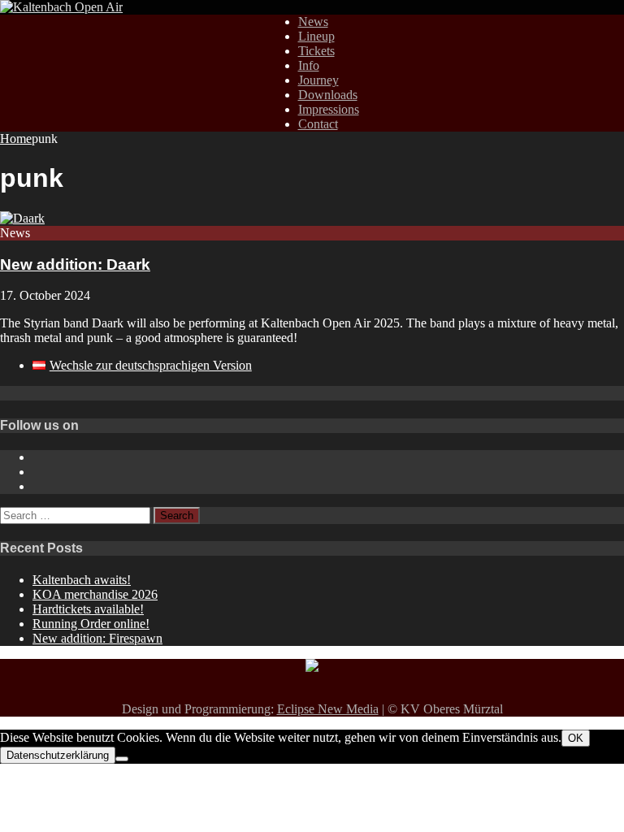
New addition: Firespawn (97, 638)
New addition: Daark (75, 264)
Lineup (316, 36)
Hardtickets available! (88, 609)
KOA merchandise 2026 (95, 594)
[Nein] (121, 758)
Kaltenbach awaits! (81, 580)
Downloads (328, 95)
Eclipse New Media (328, 709)
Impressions (328, 109)
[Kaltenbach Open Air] (61, 7)
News (313, 21)
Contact (318, 124)
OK (575, 738)
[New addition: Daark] (22, 218)
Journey (318, 80)
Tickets (316, 51)
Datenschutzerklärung (57, 755)
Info (308, 65)
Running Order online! (91, 623)
